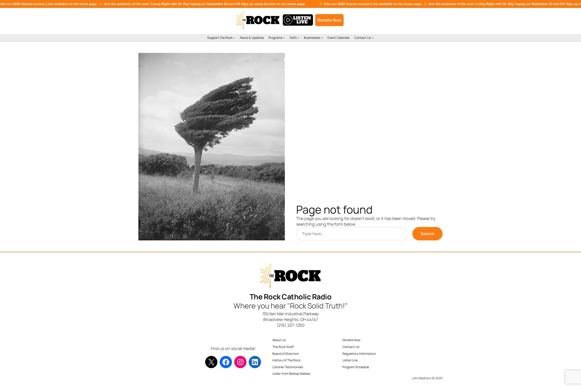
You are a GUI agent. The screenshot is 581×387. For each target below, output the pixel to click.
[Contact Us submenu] (373, 38)
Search (427, 233)
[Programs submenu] (284, 38)
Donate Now (329, 20)
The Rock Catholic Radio (291, 297)
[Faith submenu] (298, 38)
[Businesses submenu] (322, 38)
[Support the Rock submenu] (234, 38)
